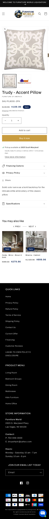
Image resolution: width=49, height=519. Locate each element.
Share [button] (8, 180)
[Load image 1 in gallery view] (9, 81)
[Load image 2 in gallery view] (24, 81)
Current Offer (11, 334)
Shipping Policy (12, 321)
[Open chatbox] (43, 513)
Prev (18, 227)
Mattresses (10, 391)
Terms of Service (13, 315)
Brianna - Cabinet (33, 255)
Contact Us (10, 327)
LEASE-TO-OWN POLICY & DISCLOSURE (18, 354)
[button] (3, 14)
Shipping (5, 110)
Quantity (5, 115)
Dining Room (11, 385)
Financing (10, 340)
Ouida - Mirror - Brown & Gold (12, 256)
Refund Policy (11, 309)
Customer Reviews (14, 346)
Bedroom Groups (13, 379)
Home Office (11, 404)
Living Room (11, 373)
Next (31, 227)
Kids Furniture (12, 397)
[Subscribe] (40, 472)
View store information (15, 157)
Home (8, 297)
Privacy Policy (11, 303)
